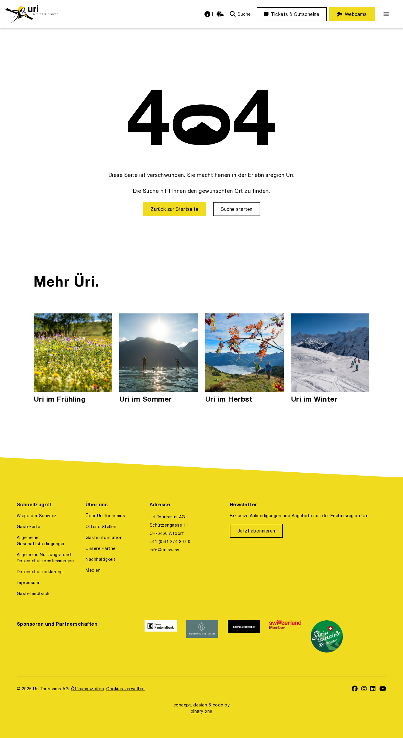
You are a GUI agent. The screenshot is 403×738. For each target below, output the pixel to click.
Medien (93, 570)
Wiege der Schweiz (36, 515)
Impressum (28, 582)
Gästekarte (28, 526)
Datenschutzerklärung (40, 571)
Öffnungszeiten (87, 688)
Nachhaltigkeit (100, 559)
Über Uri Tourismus (105, 515)
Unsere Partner (101, 548)
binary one (201, 711)
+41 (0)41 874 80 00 (170, 541)
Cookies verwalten (125, 688)
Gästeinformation (104, 537)
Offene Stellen (101, 526)
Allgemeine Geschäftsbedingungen (41, 540)
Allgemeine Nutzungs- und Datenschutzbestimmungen (45, 557)
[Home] (31, 14)
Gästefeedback (33, 593)
